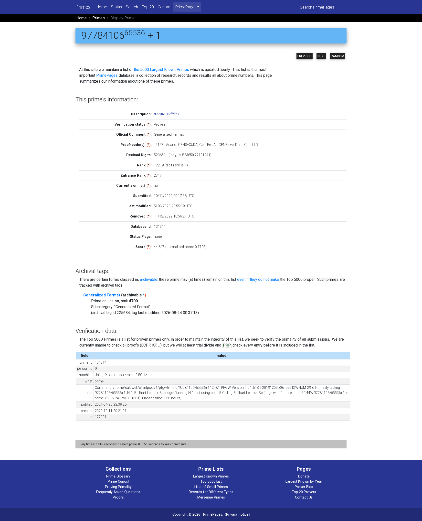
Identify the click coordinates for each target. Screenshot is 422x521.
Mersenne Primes (211, 497)
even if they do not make (258, 279)
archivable (148, 279)
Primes (83, 7)
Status (116, 7)
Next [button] (321, 56)
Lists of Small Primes (211, 487)
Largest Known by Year (303, 481)
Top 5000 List (211, 481)
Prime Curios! (118, 481)
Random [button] (337, 56)
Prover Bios (304, 487)
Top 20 (148, 7)
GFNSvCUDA (188, 145)
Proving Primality (118, 487)
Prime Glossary (118, 476)
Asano (171, 145)
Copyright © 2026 (186, 514)
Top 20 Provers (304, 492)
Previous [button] (304, 56)
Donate (304, 476)
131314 (160, 227)
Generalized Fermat (101, 295)
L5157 (158, 145)
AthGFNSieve (223, 145)
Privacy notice (237, 514)
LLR (255, 145)
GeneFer (205, 145)
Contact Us (304, 497)
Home (101, 7)
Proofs (118, 497)
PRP (227, 345)
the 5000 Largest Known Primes (161, 69)
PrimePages (107, 75)
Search (132, 7)
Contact (164, 7)
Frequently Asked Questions (118, 492)
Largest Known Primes (211, 476)
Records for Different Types (211, 492)
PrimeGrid (243, 145)
